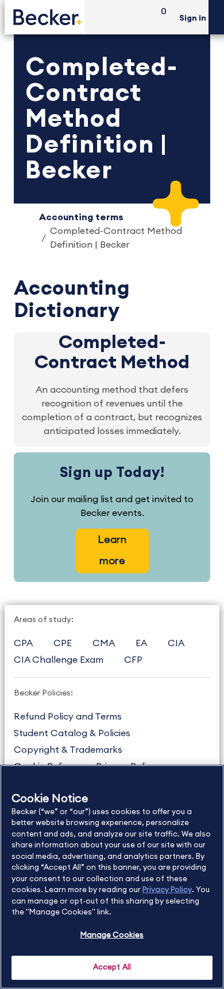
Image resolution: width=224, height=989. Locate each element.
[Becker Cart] (159, 17)
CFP (133, 659)
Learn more (112, 550)
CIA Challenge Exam (58, 659)
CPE (62, 643)
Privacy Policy (167, 890)
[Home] (45, 17)
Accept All (112, 967)
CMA (103, 643)
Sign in (192, 18)
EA (141, 643)
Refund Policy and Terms (68, 716)
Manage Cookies (112, 935)
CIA (176, 643)
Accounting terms (81, 217)
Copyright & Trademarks (68, 750)
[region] (112, 877)
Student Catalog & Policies (72, 733)
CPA (23, 643)
